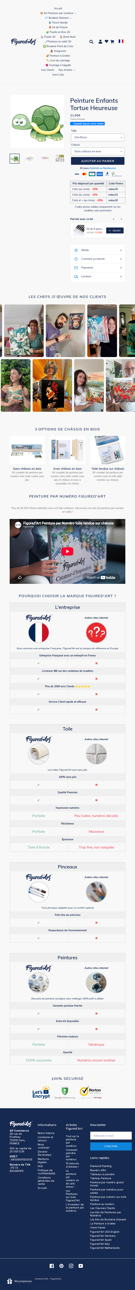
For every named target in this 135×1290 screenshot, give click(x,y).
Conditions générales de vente (46, 1180)
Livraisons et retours (45, 1139)
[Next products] (121, 219)
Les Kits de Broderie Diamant (108, 1219)
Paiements (87, 267)
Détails (85, 250)
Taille (74, 130)
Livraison (86, 276)
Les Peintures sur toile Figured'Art (73, 1195)
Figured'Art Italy (100, 1243)
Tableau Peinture (100, 1178)
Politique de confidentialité (46, 1172)
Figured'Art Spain (101, 1239)
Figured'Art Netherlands (105, 1247)
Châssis (75, 144)
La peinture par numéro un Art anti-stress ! (72, 1178)
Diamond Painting (101, 1166)
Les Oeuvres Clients (102, 1208)
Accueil (42, 1187)
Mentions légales (43, 1160)
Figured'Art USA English (104, 1231)
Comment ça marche (93, 258)
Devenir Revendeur (45, 1153)
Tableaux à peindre (102, 1174)
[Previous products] (114, 219)
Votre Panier (98, 1227)
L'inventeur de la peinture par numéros (75, 1207)
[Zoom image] (37, 122)
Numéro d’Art (98, 1170)
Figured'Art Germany (103, 1235)
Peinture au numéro (102, 1204)
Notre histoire (46, 1133)
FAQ (40, 1166)
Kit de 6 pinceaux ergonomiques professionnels (95, 228)
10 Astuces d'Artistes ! (72, 1165)
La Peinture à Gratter (103, 1223)
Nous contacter (44, 1146)
